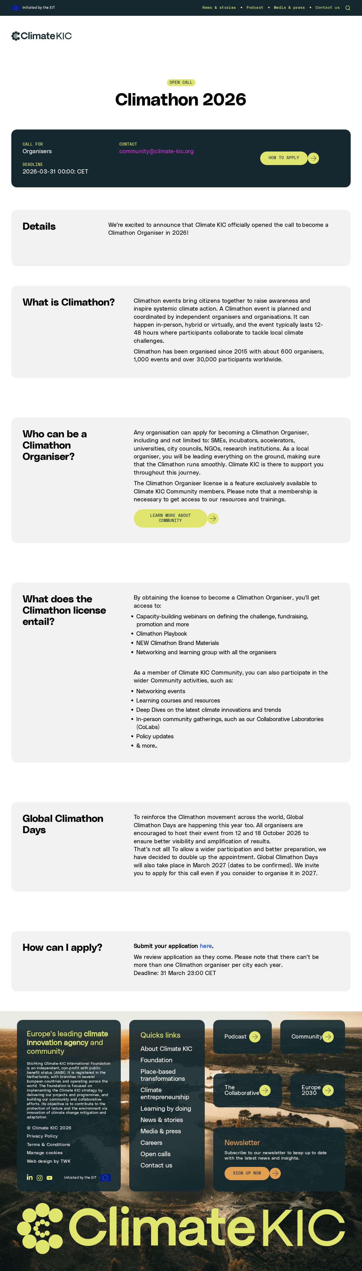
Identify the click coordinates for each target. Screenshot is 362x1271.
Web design (39, 1161)
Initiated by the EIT (80, 1177)
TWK (66, 1161)
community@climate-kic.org (156, 151)
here (206, 946)
